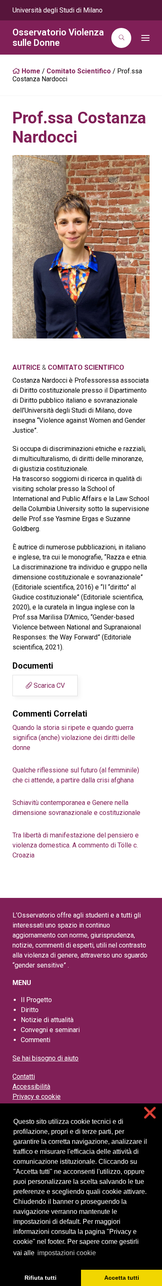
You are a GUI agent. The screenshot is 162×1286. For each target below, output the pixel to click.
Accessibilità (31, 1086)
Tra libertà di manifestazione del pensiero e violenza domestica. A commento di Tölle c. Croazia (75, 845)
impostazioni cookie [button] (66, 1252)
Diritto (30, 1010)
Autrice (26, 367)
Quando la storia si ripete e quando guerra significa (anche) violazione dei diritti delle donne (73, 738)
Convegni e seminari (50, 1030)
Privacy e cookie (36, 1096)
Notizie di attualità (47, 1020)
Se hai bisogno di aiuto (45, 1058)
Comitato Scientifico (79, 71)
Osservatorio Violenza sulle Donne (58, 37)
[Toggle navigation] (143, 38)
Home (30, 71)
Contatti (23, 1076)
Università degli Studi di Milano (57, 10)
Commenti (35, 1040)
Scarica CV (48, 685)
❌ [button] (150, 1113)
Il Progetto (36, 1000)
